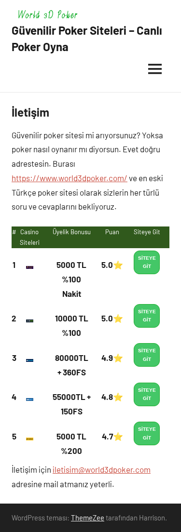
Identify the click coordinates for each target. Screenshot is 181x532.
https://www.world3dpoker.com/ (69, 178)
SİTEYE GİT (147, 262)
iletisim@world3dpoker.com (102, 469)
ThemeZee (87, 517)
